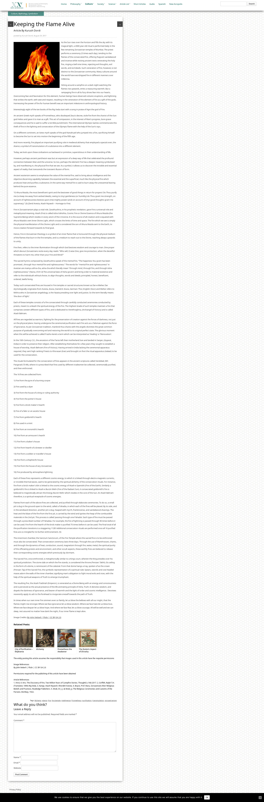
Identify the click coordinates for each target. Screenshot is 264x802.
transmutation (98, 700)
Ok (207, 797)
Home (64, 4)
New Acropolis (175, 4)
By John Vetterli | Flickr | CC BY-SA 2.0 (44, 617)
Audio (152, 4)
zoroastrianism (111, 700)
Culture (89, 4)
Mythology (22, 13)
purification (87, 700)
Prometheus (76, 700)
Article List (124, 4)
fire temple (56, 700)
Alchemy (38, 700)
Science (111, 4)
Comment (19, 720)
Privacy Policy (15, 789)
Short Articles (140, 4)
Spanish (162, 4)
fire (49, 700)
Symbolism (33, 13)
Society (100, 4)
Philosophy (75, 4)
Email (17, 762)
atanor (44, 700)
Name (17, 757)
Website (17, 768)
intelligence (66, 700)
